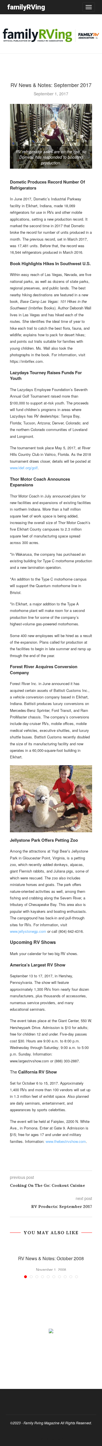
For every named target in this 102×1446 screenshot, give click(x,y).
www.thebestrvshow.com (66, 1141)
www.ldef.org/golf (24, 467)
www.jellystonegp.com (28, 931)
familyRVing (26, 7)
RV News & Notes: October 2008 (51, 1258)
